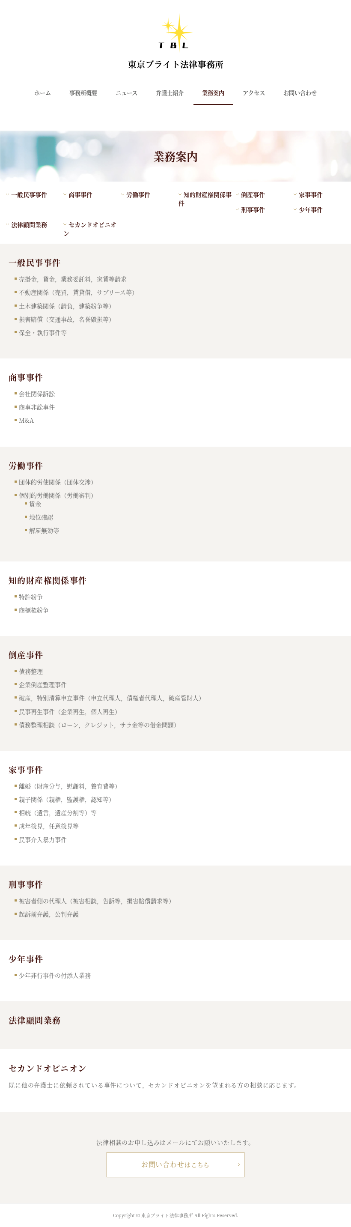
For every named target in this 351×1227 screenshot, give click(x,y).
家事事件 (311, 194)
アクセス (254, 93)
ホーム (42, 93)
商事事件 (80, 194)
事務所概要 (83, 93)
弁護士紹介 (170, 93)
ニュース (126, 93)
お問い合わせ (300, 93)
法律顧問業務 (29, 224)
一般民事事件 (29, 194)
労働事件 (138, 194)
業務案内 (213, 93)
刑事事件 (253, 209)
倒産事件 (253, 194)
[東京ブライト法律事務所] (175, 65)
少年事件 (311, 209)
